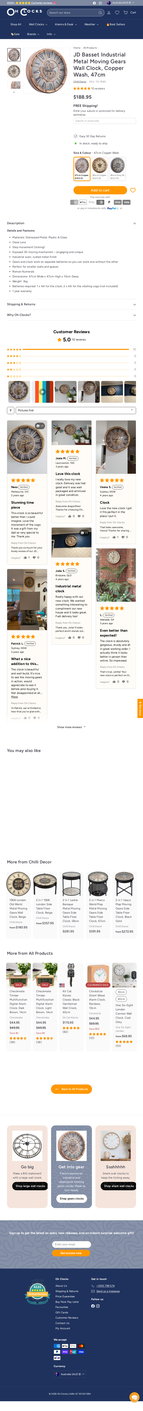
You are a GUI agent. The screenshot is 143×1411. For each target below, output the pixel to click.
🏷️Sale (15, 34)
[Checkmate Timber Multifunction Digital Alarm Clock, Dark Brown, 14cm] (18, 1005)
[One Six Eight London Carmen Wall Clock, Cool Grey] (124, 1007)
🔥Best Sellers (115, 24)
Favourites (61, 1307)
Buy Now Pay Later (67, 1301)
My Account (62, 1328)
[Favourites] (117, 12)
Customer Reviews (66, 1317)
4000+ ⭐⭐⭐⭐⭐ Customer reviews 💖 (31, 2)
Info (50, 34)
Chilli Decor (40, 861)
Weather (90, 24)
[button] (82, 88)
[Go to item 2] (42, 392)
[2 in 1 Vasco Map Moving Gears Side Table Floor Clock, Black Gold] (124, 905)
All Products (90, 47)
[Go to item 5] (112, 392)
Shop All (15, 24)
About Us (61, 1285)
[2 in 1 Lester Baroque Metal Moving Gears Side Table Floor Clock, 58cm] (71, 905)
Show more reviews (69, 727)
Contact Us (62, 1323)
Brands (32, 34)
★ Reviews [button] (140, 708)
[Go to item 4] (89, 392)
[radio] (82, 169)
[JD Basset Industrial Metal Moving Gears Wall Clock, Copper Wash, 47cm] (16, 803)
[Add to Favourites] (133, 190)
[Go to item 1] (19, 392)
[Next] (14, 91)
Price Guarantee (65, 1296)
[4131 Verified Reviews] (37, 1305)
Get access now (71, 1253)
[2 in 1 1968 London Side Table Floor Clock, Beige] (45, 901)
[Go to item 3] (66, 392)
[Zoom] (46, 71)
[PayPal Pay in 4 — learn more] (113, 208)
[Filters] (10, 410)
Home (76, 47)
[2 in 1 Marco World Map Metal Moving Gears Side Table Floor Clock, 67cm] (98, 905)
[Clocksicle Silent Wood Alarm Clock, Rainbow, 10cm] (98, 1003)
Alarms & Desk (64, 24)
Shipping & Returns (66, 1291)
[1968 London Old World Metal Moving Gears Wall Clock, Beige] (18, 903)
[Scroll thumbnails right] (132, 392)
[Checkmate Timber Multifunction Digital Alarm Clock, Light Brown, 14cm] (45, 1005)
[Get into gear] (71, 1146)
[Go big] (27, 1146)
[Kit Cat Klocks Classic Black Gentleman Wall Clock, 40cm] (71, 1000)
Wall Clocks (37, 24)
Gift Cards (61, 1312)
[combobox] (75, 12)
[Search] (100, 12)
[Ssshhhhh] (116, 1146)
